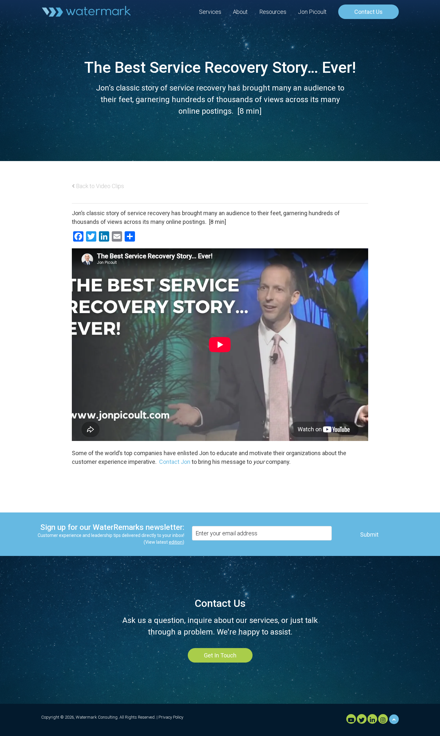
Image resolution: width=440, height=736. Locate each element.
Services (210, 11)
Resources (272, 11)
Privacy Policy (170, 717)
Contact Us (368, 11)
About (240, 11)
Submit (369, 534)
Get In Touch (220, 655)
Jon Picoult (312, 11)
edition (176, 542)
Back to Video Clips (99, 186)
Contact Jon (174, 461)
